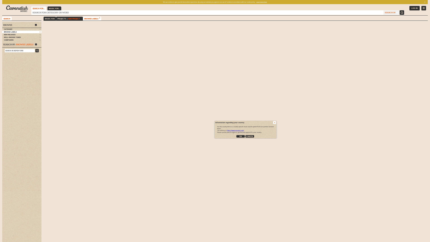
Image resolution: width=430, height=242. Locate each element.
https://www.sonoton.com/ (235, 130)
